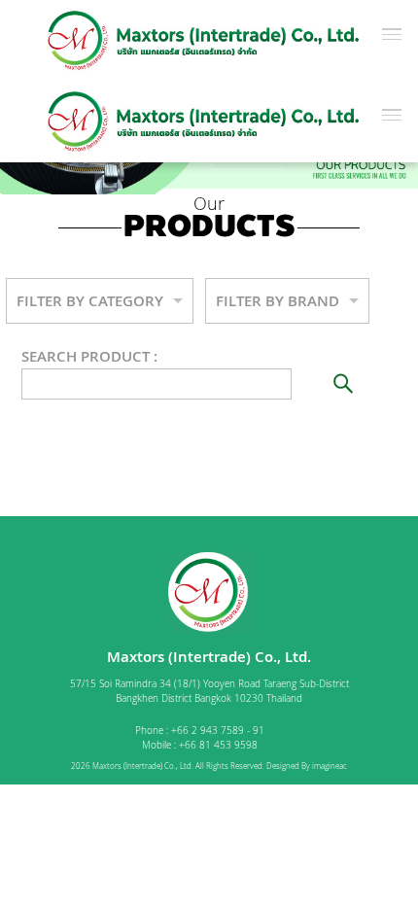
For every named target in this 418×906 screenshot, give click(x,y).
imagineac (329, 766)
